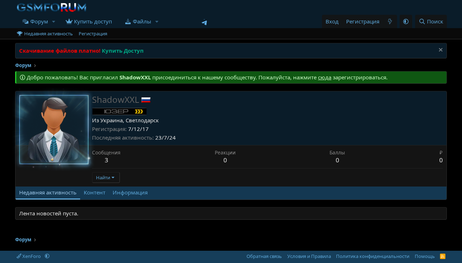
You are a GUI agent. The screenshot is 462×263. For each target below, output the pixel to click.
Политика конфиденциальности (372, 256)
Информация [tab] (130, 192)
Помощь (425, 256)
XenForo (31, 256)
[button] (54, 21)
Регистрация (93, 33)
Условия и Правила (309, 256)
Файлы (142, 21)
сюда (324, 77)
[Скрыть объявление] (440, 50)
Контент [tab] (94, 192)
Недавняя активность (48, 33)
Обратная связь (264, 256)
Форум (39, 21)
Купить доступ (93, 21)
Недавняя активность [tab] (48, 192)
